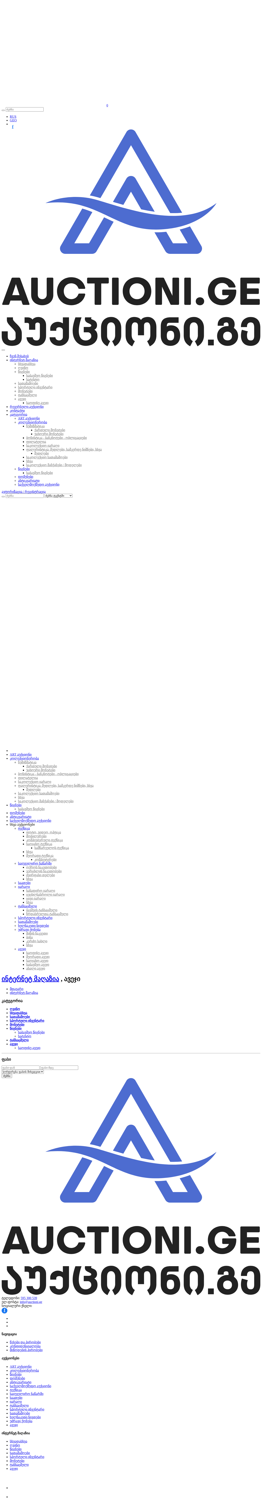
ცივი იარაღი (36, 898)
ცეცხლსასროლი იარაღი (45, 894)
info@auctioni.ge (31, 1302)
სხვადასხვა (26, 364)
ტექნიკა (24, 828)
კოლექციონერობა (32, 422)
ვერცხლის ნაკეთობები (44, 871)
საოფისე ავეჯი (37, 403)
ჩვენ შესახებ (19, 356)
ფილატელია (36, 441)
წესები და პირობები (25, 1342)
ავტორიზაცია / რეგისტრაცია (24, 491)
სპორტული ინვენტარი (35, 387)
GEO (13, 120)
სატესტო (33, 379)
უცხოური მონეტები (48, 434)
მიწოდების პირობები (26, 1350)
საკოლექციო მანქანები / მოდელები (54, 465)
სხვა (29, 461)
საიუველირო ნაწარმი (35, 863)
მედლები (41, 453)
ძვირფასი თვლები (40, 875)
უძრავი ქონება (29, 929)
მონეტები (25, 391)
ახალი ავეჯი (35, 968)
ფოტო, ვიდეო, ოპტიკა (43, 832)
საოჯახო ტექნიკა (39, 844)
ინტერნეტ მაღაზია (24, 360)
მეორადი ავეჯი (38, 956)
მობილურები (36, 836)
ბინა (29, 937)
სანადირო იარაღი (40, 890)
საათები (24, 883)
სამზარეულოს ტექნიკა (51, 848)
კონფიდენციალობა (25, 1346)
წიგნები (24, 371)
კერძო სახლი (36, 941)
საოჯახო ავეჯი (37, 960)
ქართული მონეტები (49, 430)
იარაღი (24, 886)
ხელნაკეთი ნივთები (33, 925)
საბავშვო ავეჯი (37, 964)
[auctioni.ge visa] (16, 1488)
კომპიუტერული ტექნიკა (44, 840)
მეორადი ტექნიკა (39, 855)
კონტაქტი (17, 410)
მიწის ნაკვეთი (37, 933)
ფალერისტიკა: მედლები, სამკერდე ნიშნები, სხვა (64, 449)
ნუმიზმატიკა (35, 426)
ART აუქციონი (29, 418)
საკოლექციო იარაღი (42, 445)
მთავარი (16, 989)
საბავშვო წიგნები (39, 375)
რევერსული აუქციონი (27, 406)
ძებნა (6, 1075)
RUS (13, 116)
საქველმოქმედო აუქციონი (38, 484)
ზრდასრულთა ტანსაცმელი (47, 914)
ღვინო (23, 368)
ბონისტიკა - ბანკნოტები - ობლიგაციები (56, 438)
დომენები (25, 476)
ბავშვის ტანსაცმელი (41, 910)
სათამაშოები (28, 383)
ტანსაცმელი (27, 395)
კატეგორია (18, 414)
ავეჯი (22, 399)
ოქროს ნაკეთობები (41, 867)
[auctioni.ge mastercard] (16, 1497)
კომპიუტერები (45, 859)
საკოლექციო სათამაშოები (47, 457)
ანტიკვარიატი (29, 480)
